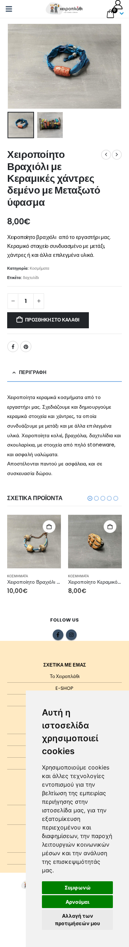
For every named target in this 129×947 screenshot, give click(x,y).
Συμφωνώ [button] (77, 887)
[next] (117, 155)
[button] (11, 9)
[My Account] (118, 4)
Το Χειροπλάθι (65, 676)
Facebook (13, 346)
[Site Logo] (64, 8)
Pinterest (26, 346)
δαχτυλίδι (31, 277)
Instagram (71, 634)
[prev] (106, 155)
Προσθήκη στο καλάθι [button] (49, 526)
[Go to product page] (34, 541)
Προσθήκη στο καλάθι (52, 320)
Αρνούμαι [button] (78, 902)
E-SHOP (64, 688)
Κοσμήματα (39, 268)
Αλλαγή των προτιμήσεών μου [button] (77, 919)
